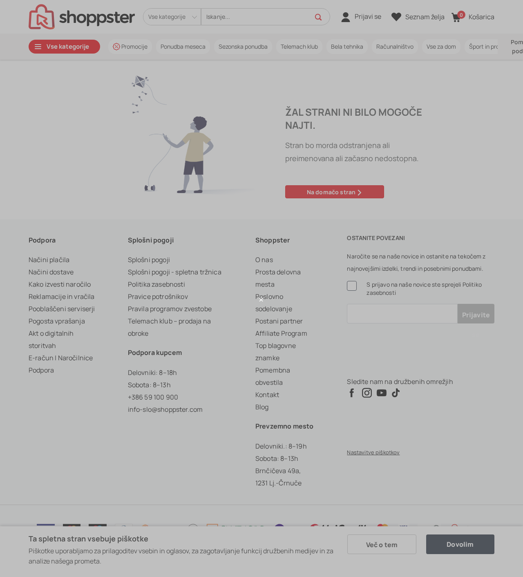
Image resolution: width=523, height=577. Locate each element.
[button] (261, 299)
